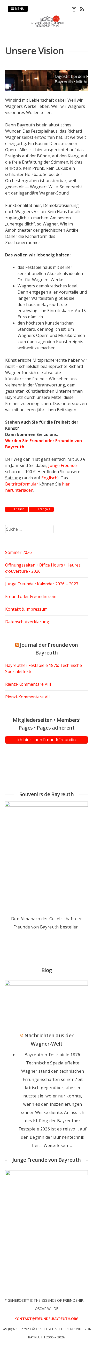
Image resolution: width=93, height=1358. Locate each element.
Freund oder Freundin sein (30, 596)
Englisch (49, 478)
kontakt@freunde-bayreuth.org (46, 1318)
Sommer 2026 (18, 552)
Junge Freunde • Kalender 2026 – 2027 (41, 584)
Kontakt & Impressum (26, 609)
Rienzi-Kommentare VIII (28, 684)
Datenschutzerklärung (27, 622)
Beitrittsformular (21, 484)
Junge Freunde (62, 465)
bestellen (69, 927)
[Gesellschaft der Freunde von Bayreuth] (47, 26)
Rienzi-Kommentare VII (27, 697)
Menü (19, 8)
